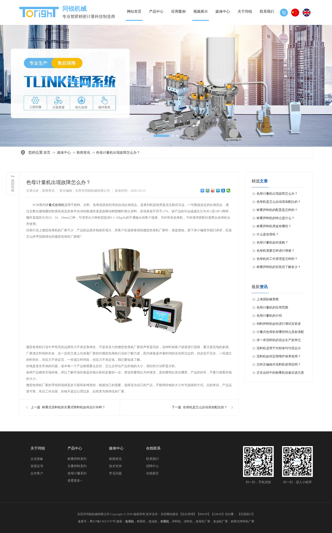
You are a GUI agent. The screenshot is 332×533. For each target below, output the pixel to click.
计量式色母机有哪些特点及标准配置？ (280, 333)
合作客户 (36, 473)
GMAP (218, 514)
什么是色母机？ (268, 234)
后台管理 (188, 514)
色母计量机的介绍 (269, 315)
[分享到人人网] (223, 190)
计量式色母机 (54, 205)
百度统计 (246, 514)
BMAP (203, 514)
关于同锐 (245, 11)
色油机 (153, 521)
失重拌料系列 (77, 466)
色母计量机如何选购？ (272, 242)
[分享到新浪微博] (213, 190)
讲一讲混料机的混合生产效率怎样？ (279, 341)
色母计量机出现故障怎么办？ (118, 152)
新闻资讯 (83, 152)
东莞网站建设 (169, 514)
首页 (47, 152)
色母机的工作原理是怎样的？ (277, 259)
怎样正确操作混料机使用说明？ (279, 364)
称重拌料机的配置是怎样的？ (277, 210)
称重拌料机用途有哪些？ (274, 226)
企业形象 (36, 459)
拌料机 (176, 521)
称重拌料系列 (77, 459)
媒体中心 (222, 11)
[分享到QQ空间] (208, 190)
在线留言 (152, 473)
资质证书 (36, 466)
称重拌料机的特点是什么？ (276, 218)
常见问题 (115, 473)
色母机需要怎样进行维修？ (276, 250)
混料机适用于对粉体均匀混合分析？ (279, 349)
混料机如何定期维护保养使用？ (279, 356)
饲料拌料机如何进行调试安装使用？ (279, 325)
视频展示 (200, 11)
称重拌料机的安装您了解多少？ (279, 267)
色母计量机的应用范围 (272, 307)
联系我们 (267, 11)
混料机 (188, 521)
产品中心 (156, 11)
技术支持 (115, 466)
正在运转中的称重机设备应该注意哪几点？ (280, 374)
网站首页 (134, 11)
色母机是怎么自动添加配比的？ (205, 407)
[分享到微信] (228, 190)
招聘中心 (152, 466)
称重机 (141, 521)
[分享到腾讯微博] (218, 190)
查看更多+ (75, 480)
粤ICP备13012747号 (103, 521)
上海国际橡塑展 (268, 299)
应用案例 (178, 11)
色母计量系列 (77, 473)
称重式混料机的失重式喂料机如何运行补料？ (73, 407)
